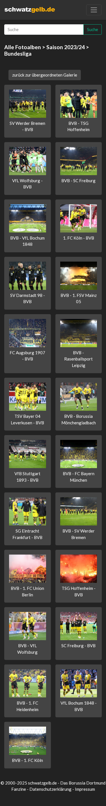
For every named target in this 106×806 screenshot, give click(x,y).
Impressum (85, 789)
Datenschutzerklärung (50, 789)
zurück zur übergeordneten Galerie (44, 74)
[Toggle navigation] (93, 10)
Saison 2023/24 (65, 47)
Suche (92, 29)
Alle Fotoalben (22, 47)
